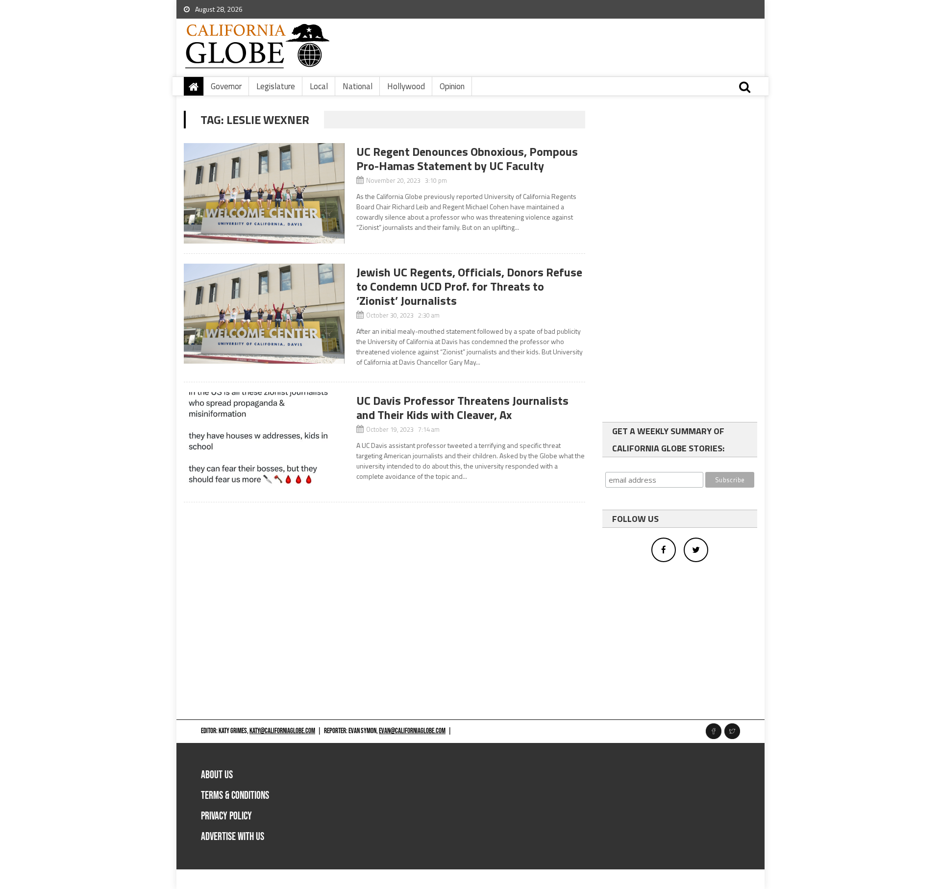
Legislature (275, 86)
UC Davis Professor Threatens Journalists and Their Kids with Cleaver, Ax (462, 407)
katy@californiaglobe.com (282, 731)
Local (319, 86)
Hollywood (406, 86)
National (357, 86)
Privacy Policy (226, 816)
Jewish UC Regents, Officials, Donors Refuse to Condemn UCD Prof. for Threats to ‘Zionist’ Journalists (469, 286)
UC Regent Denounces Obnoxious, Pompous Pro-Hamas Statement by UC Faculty (467, 158)
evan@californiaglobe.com (412, 731)
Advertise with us (232, 836)
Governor (226, 86)
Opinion (452, 86)
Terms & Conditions (235, 795)
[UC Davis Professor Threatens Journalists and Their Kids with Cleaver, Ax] (264, 442)
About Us (217, 775)
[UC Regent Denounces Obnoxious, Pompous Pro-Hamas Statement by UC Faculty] (264, 193)
